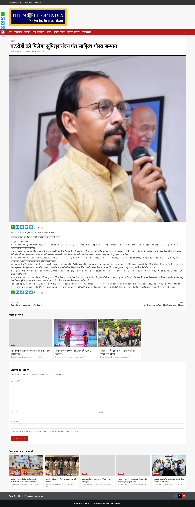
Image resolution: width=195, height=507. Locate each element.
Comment (15, 381)
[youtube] (184, 496)
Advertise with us (15, 3)
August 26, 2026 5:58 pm (66, 484)
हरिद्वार (12, 474)
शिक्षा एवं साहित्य (38, 32)
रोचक (49, 32)
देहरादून (13, 41)
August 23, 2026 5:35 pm (120, 357)
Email (101, 412)
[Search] (184, 32)
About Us (38, 3)
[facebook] (175, 496)
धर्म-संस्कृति (86, 32)
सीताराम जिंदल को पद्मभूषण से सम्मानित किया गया (27, 303)
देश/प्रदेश (121, 474)
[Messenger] (3, 27)
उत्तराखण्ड (18, 32)
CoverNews (104, 503)
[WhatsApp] (3, 14)
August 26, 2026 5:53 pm (31, 357)
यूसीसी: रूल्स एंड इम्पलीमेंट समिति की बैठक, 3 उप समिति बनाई (164, 303)
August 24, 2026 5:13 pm (75, 357)
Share (38, 227)
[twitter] (180, 496)
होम (10, 32)
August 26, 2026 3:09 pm (174, 484)
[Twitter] (3, 23)
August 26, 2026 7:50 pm (30, 484)
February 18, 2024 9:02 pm (32, 52)
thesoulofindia (17, 52)
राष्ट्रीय (27, 32)
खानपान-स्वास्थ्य (73, 32)
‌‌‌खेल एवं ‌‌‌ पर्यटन (59, 32)
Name (14, 412)
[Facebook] (3, 18)
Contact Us (28, 3)
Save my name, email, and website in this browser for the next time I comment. (45, 431)
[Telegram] (3, 32)
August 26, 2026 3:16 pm (138, 484)
